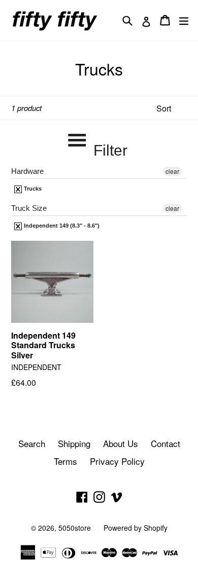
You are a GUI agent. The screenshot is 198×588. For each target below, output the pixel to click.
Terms (65, 461)
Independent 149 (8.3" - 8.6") (61, 226)
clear (172, 171)
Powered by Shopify (136, 528)
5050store (74, 528)
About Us (120, 443)
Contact (165, 443)
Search (31, 443)
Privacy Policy (117, 461)
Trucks (32, 189)
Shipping (74, 443)
